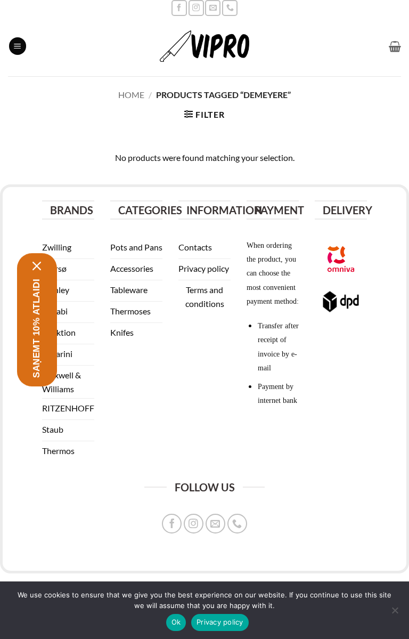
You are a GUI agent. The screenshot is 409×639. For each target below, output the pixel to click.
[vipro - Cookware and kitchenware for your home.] (204, 46)
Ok (176, 622)
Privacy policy (220, 622)
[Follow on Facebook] (179, 7)
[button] (17, 46)
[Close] (37, 265)
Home (131, 95)
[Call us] (230, 7)
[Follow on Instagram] (196, 7)
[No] (394, 613)
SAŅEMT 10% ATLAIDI (36, 327)
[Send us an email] (212, 7)
